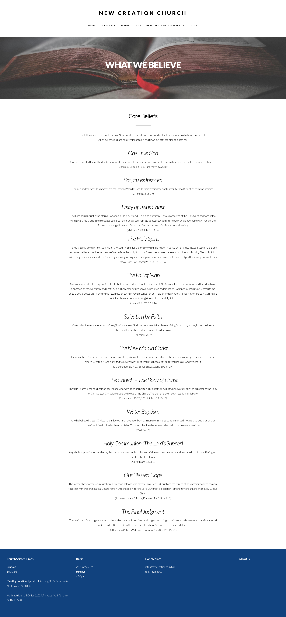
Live (194, 25)
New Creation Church (143, 13)
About (92, 25)
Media (125, 25)
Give (138, 25)
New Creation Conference (165, 25)
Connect (109, 25)
